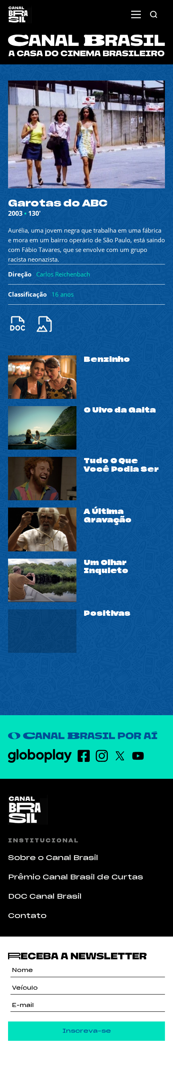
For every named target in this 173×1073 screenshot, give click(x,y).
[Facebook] (84, 756)
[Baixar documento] (21, 324)
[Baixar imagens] (49, 324)
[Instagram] (102, 756)
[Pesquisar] (153, 14)
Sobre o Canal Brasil (53, 857)
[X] (120, 756)
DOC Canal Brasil (45, 896)
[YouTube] (138, 756)
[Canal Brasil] (86, 810)
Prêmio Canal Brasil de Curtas (75, 877)
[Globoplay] (40, 756)
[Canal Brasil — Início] (20, 14)
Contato (27, 915)
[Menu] (136, 14)
